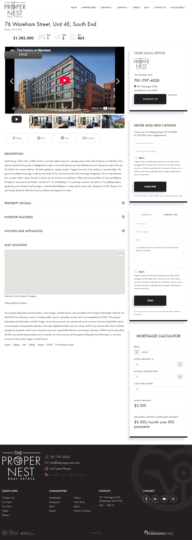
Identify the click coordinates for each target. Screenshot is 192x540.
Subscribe (150, 186)
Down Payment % (143, 359)
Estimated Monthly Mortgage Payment (156, 417)
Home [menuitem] (74, 7)
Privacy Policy (144, 174)
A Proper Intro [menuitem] (88, 7)
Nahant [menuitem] (77, 497)
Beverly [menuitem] (52, 510)
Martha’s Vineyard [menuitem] (82, 510)
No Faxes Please (60, 468)
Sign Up (110, 504)
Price (137, 346)
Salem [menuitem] (52, 506)
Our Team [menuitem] (122, 7)
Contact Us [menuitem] (160, 7)
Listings (16, 344)
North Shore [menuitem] (79, 502)
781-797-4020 (60, 457)
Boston (41, 344)
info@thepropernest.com (65, 463)
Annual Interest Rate (146, 371)
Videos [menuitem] (136, 7)
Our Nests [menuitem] (106, 7)
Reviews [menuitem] (5, 515)
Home (7, 344)
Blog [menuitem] (146, 7)
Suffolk (32, 344)
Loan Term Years (143, 383)
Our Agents (172, 95)
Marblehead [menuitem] (55, 497)
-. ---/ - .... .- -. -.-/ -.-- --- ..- (67, 474)
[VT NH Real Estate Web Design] (158, 532)
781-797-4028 (146, 80)
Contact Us (150, 99)
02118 (49, 344)
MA (24, 344)
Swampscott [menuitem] (54, 502)
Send (150, 300)
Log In (101, 504)
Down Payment (142, 400)
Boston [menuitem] (77, 506)
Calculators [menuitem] (176, 7)
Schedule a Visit (170, 214)
